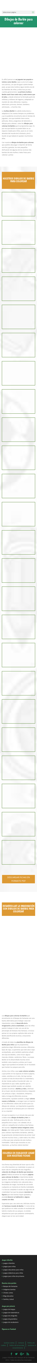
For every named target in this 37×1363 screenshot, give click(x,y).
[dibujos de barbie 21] (18, 695)
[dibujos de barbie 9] (18, 356)
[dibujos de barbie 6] (18, 469)
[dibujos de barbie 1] (18, 751)
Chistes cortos (8, 1293)
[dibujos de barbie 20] (18, 610)
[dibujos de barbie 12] (18, 638)
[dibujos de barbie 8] (18, 666)
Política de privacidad (16, 1345)
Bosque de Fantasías (10, 1286)
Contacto (21, 1343)
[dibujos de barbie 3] (18, 328)
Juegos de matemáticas (11, 1313)
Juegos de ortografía (10, 1316)
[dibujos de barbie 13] (18, 244)
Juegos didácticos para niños (13, 1273)
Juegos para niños (9, 1266)
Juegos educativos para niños (13, 1270)
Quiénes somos (9, 1343)
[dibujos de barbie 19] (18, 497)
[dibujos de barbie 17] (18, 779)
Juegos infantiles (9, 1263)
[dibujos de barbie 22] (18, 582)
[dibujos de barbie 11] (18, 723)
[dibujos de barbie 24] (18, 525)
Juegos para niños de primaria (13, 1276)
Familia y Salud (8, 1299)
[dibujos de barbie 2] (18, 272)
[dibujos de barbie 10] (18, 413)
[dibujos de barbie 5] (18, 215)
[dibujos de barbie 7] (18, 864)
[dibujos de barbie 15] (18, 836)
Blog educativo (8, 1296)
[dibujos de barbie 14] (18, 441)
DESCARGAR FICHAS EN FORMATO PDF (18, 879)
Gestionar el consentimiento (24, 1346)
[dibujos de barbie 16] (18, 300)
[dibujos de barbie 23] (18, 807)
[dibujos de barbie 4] (18, 385)
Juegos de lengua (9, 1309)
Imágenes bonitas (9, 1289)
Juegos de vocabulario (10, 1322)
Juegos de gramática (10, 1319)
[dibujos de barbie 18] (18, 554)
